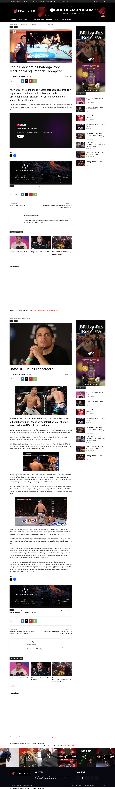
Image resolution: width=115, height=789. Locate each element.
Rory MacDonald (26, 186)
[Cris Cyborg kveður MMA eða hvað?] (19, 242)
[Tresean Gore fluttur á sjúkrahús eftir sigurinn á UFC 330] (80, 154)
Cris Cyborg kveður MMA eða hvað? (19, 251)
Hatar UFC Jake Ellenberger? (18, 205)
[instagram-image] (9, 757)
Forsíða (15, 27)
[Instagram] (97, 1)
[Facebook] (94, 1)
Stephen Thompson (37, 186)
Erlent (15, 24)
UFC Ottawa (46, 186)
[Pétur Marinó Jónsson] (11, 76)
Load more (90, 170)
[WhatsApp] (35, 81)
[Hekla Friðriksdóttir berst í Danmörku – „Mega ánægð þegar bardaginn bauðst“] (80, 145)
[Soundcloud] (87, 778)
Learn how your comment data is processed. (46, 310)
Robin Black (17, 186)
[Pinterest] (31, 81)
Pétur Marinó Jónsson (19, 76)
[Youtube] (104, 1)
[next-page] (13, 259)
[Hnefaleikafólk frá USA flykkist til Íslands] (80, 127)
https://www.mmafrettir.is (30, 218)
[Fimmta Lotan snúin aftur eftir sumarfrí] (80, 118)
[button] (103, 19)
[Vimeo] (102, 1)
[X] (99, 1)
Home (11, 24)
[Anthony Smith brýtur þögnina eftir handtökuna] (41, 242)
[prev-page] (11, 259)
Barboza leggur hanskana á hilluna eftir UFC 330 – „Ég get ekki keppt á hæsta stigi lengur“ (61, 253)
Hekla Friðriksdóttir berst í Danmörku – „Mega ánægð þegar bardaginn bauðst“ (95, 144)
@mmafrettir (68, 745)
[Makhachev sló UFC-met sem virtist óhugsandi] (80, 163)
